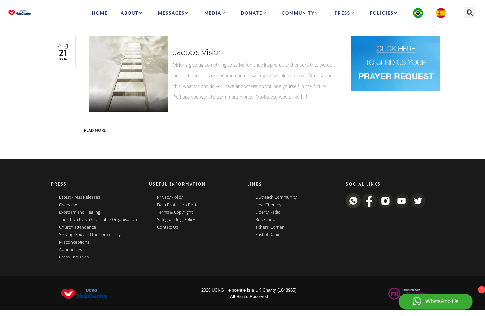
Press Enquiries (74, 257)
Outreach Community (276, 197)
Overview (68, 205)
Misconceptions (74, 242)
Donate (251, 13)
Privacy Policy (170, 197)
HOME (100, 13)
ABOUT (130, 13)
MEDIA (212, 13)
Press (342, 13)
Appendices (70, 249)
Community (298, 13)
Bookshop (265, 219)
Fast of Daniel (268, 234)
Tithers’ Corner (269, 227)
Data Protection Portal (178, 205)
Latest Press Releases (79, 197)
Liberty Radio (268, 212)
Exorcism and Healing (79, 212)
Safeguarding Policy (176, 219)
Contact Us (167, 227)
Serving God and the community (90, 234)
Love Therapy (268, 205)
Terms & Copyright (175, 212)
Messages (171, 13)
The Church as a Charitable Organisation (98, 219)
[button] (469, 12)
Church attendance (77, 227)
